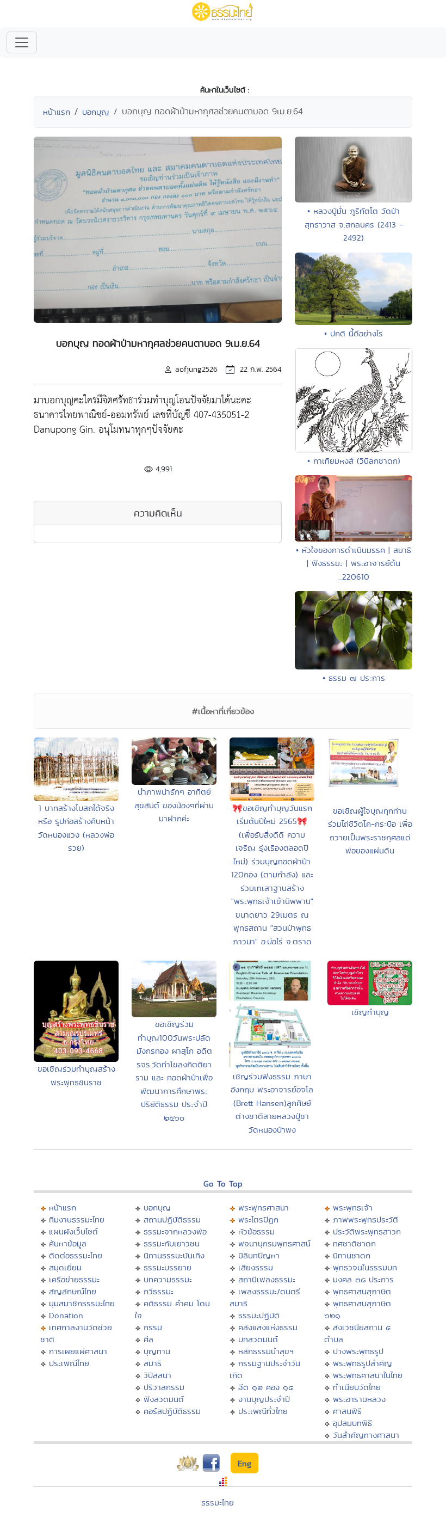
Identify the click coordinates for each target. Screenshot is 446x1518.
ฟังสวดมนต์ (164, 1399)
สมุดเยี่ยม (65, 1267)
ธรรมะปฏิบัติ (259, 1315)
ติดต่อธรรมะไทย (75, 1255)
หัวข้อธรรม (256, 1231)
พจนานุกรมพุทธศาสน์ (274, 1243)
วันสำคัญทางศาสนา (366, 1435)
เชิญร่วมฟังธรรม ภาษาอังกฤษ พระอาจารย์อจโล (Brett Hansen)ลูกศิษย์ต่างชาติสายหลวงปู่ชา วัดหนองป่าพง (272, 1103)
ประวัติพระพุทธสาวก (367, 1231)
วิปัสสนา (157, 1375)
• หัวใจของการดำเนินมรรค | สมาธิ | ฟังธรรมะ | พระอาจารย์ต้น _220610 (353, 563)
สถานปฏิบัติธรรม (172, 1219)
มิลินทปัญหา (259, 1255)
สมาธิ (153, 1363)
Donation (66, 1315)
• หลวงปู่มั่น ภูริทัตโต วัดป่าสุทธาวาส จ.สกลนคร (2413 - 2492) (354, 224)
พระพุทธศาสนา (263, 1207)
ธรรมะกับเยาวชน (172, 1243)
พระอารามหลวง (359, 1399)
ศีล (148, 1339)
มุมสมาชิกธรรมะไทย (82, 1303)
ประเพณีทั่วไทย (263, 1411)
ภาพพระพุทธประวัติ (365, 1219)
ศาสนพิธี (347, 1411)
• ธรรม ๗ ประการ (354, 678)
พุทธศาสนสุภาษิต (362, 1291)
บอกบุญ (95, 112)
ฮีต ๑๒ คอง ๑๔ (265, 1387)
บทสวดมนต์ (258, 1339)
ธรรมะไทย (217, 1502)
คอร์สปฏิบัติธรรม (172, 1411)
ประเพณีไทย (69, 1363)
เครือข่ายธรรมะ (74, 1279)
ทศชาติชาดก (354, 1243)
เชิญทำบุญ (370, 1012)
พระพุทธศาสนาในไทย (367, 1375)
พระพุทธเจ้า (353, 1207)
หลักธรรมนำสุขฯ (266, 1351)
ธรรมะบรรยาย (167, 1267)
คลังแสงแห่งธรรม (268, 1327)
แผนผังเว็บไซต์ (73, 1231)
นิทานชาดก (351, 1255)
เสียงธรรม (255, 1267)
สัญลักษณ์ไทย (72, 1291)
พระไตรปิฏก (258, 1219)
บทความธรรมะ (168, 1279)
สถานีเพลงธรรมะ (266, 1279)
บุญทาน (157, 1351)
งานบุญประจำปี (264, 1399)
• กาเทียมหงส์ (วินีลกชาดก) (353, 460)
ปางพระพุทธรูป (358, 1351)
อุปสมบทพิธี (352, 1423)
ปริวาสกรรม (164, 1387)
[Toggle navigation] (22, 42)
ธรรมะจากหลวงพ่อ (175, 1231)
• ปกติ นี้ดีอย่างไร (353, 333)
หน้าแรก (56, 112)
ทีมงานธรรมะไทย (76, 1219)
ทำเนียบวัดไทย (357, 1387)
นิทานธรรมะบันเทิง (174, 1255)
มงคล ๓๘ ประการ (363, 1279)
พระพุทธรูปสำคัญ (362, 1363)
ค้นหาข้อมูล (67, 1243)
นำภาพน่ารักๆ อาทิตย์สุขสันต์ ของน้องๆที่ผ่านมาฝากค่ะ (174, 805)
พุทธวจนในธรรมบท (365, 1267)
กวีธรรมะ (159, 1291)
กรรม (153, 1327)
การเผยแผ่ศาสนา (78, 1351)
